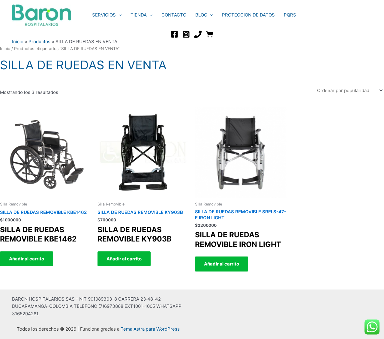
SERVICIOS (104, 15)
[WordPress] (210, 34)
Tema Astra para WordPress (150, 329)
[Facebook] (174, 34)
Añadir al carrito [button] (26, 259)
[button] (119, 15)
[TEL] (198, 34)
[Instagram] (186, 34)
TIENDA (138, 15)
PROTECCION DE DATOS (248, 15)
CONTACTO (173, 15)
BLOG (201, 15)
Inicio (5, 48)
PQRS (290, 15)
